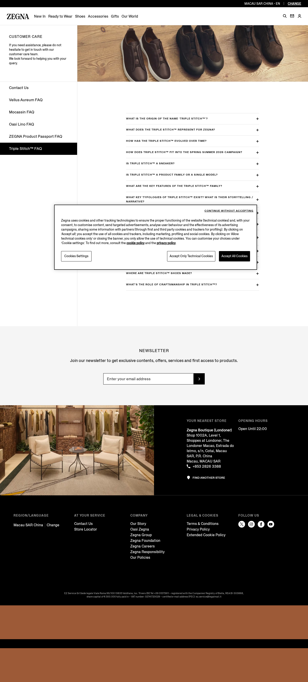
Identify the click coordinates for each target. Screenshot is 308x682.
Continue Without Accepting (229, 211)
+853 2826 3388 (207, 466)
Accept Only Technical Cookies (191, 256)
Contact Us (19, 87)
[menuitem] (40, 16)
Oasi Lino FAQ (21, 124)
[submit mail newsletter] (199, 378)
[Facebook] (261, 524)
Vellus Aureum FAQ (26, 100)
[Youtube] (270, 524)
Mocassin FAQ (21, 112)
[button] (285, 16)
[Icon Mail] (292, 16)
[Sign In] (299, 16)
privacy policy (166, 243)
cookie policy (135, 243)
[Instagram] (251, 524)
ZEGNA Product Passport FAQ (35, 136)
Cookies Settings (76, 256)
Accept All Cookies (234, 256)
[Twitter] (241, 524)
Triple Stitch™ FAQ (25, 148)
